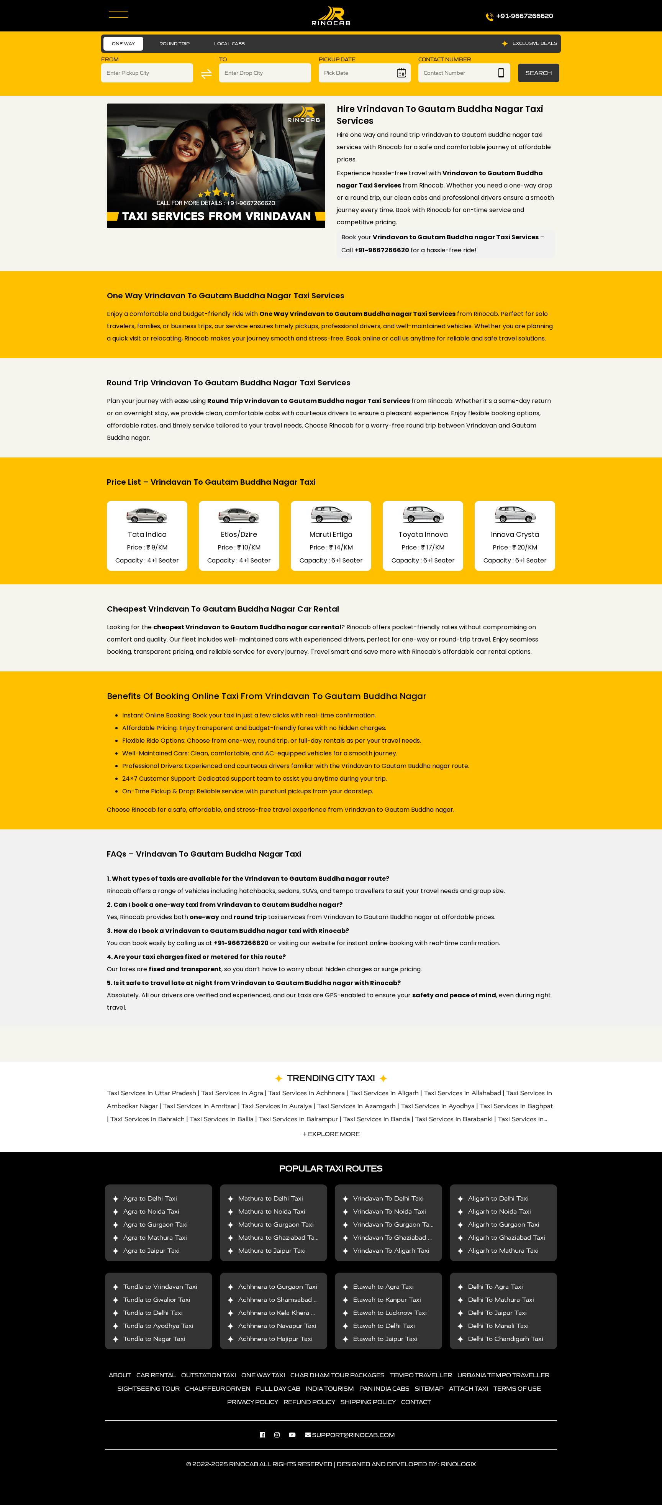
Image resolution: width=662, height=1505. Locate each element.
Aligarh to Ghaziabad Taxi (506, 1237)
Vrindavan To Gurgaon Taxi (393, 1224)
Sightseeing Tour (149, 1388)
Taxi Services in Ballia (222, 1119)
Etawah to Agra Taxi (383, 1286)
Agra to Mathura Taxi (155, 1237)
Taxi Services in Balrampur (298, 1119)
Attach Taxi (468, 1388)
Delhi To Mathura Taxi (501, 1299)
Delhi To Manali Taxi (498, 1325)
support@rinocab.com (353, 1435)
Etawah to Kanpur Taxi (387, 1299)
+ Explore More (331, 1134)
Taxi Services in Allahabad (462, 1093)
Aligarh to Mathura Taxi (503, 1250)
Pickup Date (337, 60)
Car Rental (156, 1375)
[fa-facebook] (266, 1435)
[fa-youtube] (296, 1435)
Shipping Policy (368, 1402)
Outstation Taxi (208, 1375)
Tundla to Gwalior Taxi (156, 1299)
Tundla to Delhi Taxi (153, 1312)
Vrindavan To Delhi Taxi (388, 1198)
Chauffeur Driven (218, 1388)
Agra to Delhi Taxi (150, 1198)
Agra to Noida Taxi (151, 1211)
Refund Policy (309, 1402)
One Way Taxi (263, 1375)
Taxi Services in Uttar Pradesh (151, 1093)
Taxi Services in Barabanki (454, 1119)
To (223, 60)
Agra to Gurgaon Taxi (155, 1224)
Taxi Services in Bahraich (147, 1119)
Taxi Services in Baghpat (516, 1106)
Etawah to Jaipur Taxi (385, 1338)
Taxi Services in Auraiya (276, 1106)
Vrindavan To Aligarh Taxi (391, 1250)
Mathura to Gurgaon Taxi (276, 1224)
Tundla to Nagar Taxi (154, 1338)
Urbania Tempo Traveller (503, 1375)
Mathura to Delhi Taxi (270, 1198)
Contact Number (444, 60)
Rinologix (458, 1464)
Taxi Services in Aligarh (384, 1093)
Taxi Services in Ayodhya (438, 1106)
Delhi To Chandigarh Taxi (505, 1338)
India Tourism (330, 1388)
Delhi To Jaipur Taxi (497, 1312)
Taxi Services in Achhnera (306, 1093)
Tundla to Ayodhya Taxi (158, 1325)
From (110, 60)
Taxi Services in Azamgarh (356, 1106)
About (120, 1375)
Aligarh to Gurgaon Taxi (503, 1224)
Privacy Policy (252, 1402)
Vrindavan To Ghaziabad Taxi (396, 1237)
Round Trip (174, 43)
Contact (416, 1402)
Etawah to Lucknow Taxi (390, 1312)
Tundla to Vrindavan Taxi (160, 1286)
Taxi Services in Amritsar (199, 1106)
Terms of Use (517, 1388)
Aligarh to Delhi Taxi (498, 1198)
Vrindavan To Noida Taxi (389, 1211)
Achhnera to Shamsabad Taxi (282, 1299)
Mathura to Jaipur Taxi (272, 1250)
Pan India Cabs (384, 1388)
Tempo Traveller (421, 1375)
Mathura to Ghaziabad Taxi (279, 1237)
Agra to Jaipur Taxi (151, 1250)
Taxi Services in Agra (232, 1093)
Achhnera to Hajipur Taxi (275, 1338)
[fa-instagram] (280, 1435)
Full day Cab (278, 1388)
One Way (123, 43)
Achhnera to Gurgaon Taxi (277, 1286)
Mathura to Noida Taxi (271, 1211)
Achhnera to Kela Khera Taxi (280, 1312)
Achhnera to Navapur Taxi (277, 1325)
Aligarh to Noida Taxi (499, 1211)
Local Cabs (229, 43)
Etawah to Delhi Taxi (384, 1325)
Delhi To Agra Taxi (495, 1286)
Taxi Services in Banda (376, 1119)
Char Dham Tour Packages (337, 1375)
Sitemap (429, 1388)
